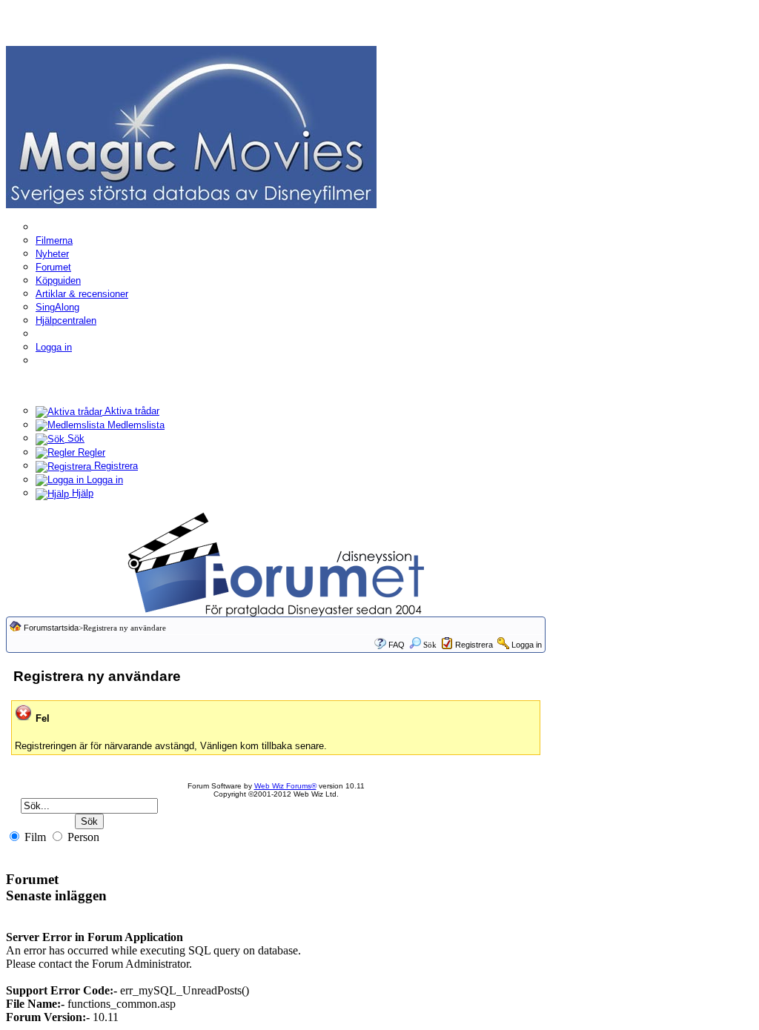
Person (81, 837)
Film (33, 837)
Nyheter (52, 253)
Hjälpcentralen (66, 320)
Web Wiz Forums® (285, 786)
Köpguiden (58, 280)
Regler (90, 452)
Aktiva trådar (130, 410)
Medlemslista (135, 425)
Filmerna (54, 240)
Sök (74, 438)
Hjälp (81, 493)
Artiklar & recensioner (82, 293)
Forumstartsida (51, 627)
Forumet (53, 267)
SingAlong (57, 307)
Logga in (54, 347)
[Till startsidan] (191, 126)
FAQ (396, 644)
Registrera (114, 465)
